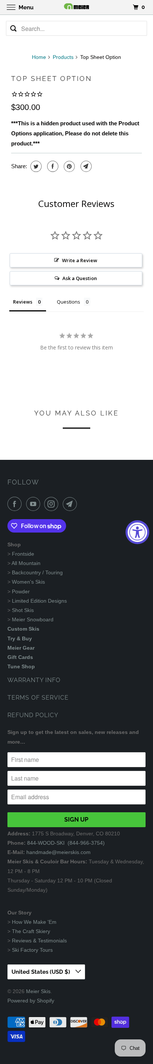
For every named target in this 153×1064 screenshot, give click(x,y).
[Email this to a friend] (85, 166)
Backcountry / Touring (37, 572)
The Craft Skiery (31, 931)
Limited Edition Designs (39, 601)
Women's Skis (28, 582)
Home (39, 57)
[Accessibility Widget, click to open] (137, 532)
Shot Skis (23, 610)
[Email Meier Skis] (71, 504)
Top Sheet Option (51, 78)
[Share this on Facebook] (51, 166)
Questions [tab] (68, 301)
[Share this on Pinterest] (68, 166)
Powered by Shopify (30, 1001)
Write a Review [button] (79, 260)
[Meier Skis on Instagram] (52, 504)
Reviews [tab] (22, 301)
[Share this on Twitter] (35, 166)
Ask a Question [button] (79, 278)
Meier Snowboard (32, 619)
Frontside (23, 554)
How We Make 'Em (34, 922)
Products (63, 57)
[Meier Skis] (76, 7)
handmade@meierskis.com (58, 852)
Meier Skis (38, 991)
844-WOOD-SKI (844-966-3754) (66, 843)
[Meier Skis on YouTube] (34, 504)
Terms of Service (38, 697)
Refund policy (32, 715)
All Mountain (26, 563)
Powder (21, 591)
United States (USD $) (42, 972)
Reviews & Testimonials (39, 941)
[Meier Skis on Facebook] (16, 504)
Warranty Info (34, 680)
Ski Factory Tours (32, 950)
